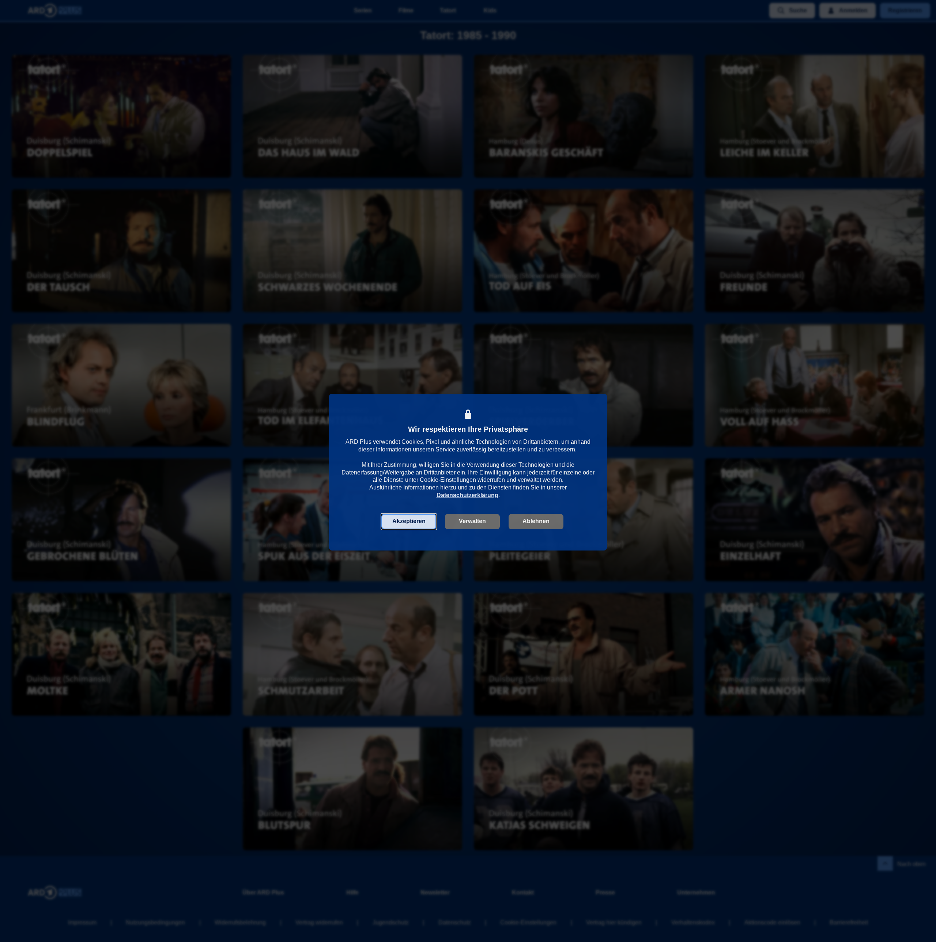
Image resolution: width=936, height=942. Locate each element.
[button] (408, 521)
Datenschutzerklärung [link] (467, 495)
